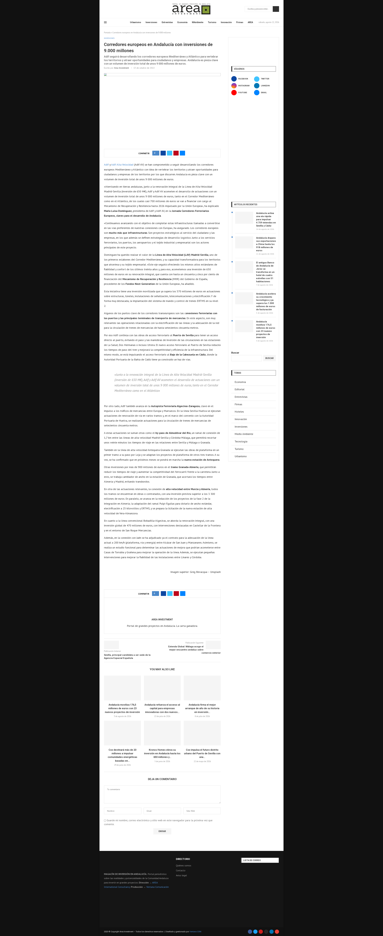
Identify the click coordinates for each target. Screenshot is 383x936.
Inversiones (151, 22)
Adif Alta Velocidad (122, 164)
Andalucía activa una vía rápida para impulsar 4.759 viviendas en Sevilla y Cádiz (266, 219)
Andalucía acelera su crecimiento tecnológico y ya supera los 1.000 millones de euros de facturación (266, 301)
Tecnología (241, 441)
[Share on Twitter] (169, 153)
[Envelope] (277, 932)
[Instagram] (112, 9)
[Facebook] (105, 9)
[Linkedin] (116, 9)
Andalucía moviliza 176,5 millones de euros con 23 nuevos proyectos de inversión (122, 708)
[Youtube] (119, 9)
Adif (106, 164)
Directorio (183, 859)
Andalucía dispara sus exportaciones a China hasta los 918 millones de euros (266, 244)
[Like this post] (157, 153)
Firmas (239, 22)
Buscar (276, 9)
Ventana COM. (196, 931)
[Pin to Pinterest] (176, 153)
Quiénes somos (183, 865)
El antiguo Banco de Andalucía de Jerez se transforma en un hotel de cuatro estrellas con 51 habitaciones (265, 272)
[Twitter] (109, 9)
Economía (182, 22)
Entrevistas (167, 22)
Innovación (226, 22)
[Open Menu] (105, 22)
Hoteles (239, 411)
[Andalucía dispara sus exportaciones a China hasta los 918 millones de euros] (244, 242)
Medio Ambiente (244, 434)
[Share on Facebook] (163, 153)
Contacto (180, 870)
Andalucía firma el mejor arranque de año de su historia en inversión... (202, 708)
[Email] (123, 9)
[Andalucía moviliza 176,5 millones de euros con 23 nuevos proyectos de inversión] (122, 688)
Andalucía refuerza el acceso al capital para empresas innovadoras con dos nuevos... (162, 708)
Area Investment (121, 68)
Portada (107, 32)
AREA (250, 22)
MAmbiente (197, 22)
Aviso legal (181, 875)
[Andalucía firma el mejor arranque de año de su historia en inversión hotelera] (202, 688)
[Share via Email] (182, 153)
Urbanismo (135, 22)
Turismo (212, 22)
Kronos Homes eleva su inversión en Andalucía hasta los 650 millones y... (162, 753)
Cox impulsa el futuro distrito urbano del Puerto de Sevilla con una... (202, 753)
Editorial (239, 389)
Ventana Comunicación (157, 886)
